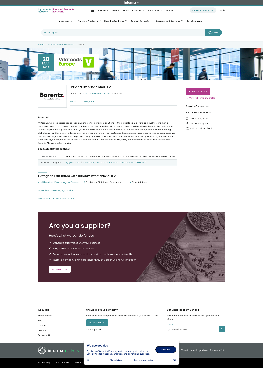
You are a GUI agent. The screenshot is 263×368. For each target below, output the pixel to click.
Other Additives (140, 182)
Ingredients (65, 21)
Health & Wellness (114, 21)
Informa (131, 2)
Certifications (194, 21)
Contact (42, 325)
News (126, 10)
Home (41, 44)
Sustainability (45, 335)
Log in (222, 10)
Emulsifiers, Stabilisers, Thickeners (100, 162)
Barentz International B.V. (61, 44)
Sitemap (42, 330)
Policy (170, 324)
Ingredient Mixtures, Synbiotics (56, 190)
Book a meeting (198, 91)
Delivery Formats (139, 21)
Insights (136, 10)
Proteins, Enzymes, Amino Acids (56, 198)
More (141, 162)
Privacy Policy (63, 362)
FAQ (40, 320)
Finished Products (88, 21)
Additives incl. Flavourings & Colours (59, 182)
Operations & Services (168, 21)
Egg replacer (72, 162)
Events (115, 10)
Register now (59, 269)
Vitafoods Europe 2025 (96, 93)
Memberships (155, 10)
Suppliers (103, 10)
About (169, 10)
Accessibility (44, 362)
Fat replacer (128, 162)
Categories (88, 101)
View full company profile (202, 97)
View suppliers (93, 329)
